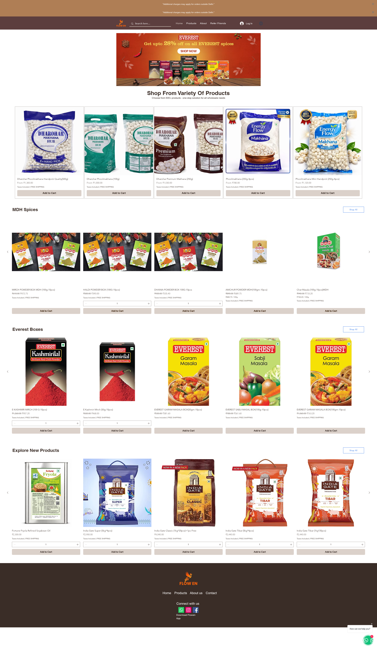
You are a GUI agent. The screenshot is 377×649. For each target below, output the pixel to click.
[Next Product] (369, 252)
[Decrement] (85, 303)
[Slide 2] (188, 79)
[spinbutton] (117, 303)
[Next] (253, 59)
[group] (188, 152)
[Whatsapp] (181, 610)
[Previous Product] (7, 252)
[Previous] (123, 59)
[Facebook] (196, 610)
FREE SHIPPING (37, 187)
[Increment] (149, 303)
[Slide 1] (184, 79)
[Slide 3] (192, 79)
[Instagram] (188, 610)
